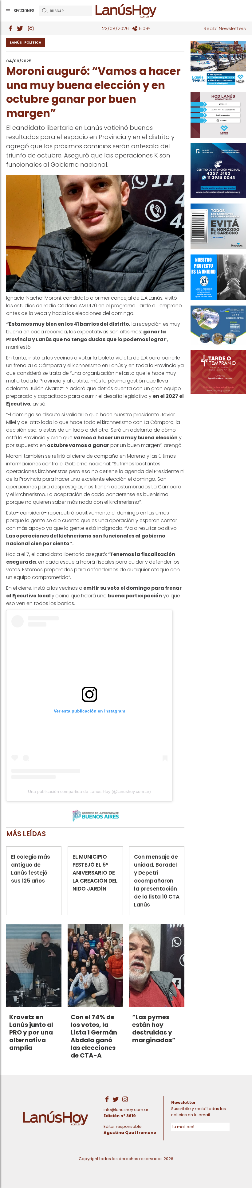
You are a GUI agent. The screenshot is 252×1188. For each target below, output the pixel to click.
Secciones (24, 10)
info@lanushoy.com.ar (126, 1109)
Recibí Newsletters (225, 28)
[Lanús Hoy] (126, 10)
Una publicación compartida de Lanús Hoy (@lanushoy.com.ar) (89, 791)
